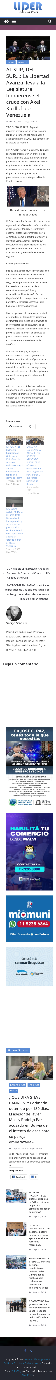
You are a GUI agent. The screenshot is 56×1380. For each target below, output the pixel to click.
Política (10, 62)
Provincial (23, 62)
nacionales (34, 1085)
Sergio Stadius (31, 121)
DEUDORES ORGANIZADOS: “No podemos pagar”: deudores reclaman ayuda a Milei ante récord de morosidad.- (39, 1235)
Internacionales (17, 1085)
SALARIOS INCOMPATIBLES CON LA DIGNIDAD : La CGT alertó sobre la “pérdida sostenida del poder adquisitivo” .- (39, 1202)
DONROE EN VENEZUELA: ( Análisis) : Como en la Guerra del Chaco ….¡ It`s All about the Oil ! (28, 573)
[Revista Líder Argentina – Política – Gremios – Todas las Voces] (6, 21)
